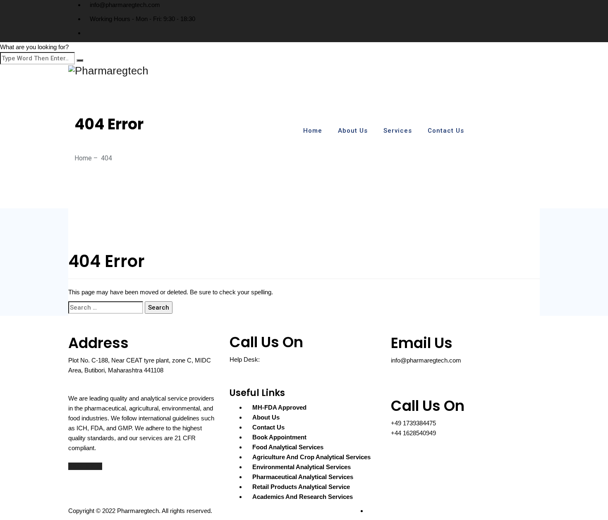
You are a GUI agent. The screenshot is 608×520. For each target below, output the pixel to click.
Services (397, 130)
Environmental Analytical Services (301, 466)
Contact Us (446, 130)
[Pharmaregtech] (304, 70)
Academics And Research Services (302, 496)
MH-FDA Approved (279, 407)
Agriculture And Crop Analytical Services (311, 456)
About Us (353, 130)
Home (312, 130)
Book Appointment (279, 437)
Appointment (512, 131)
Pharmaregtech (138, 510)
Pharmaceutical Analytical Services (302, 476)
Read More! (85, 466)
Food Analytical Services (287, 447)
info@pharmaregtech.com (125, 4)
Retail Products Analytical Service (301, 486)
